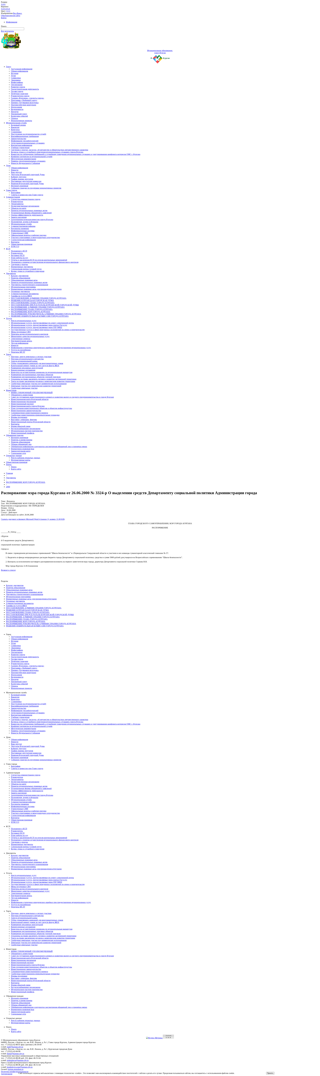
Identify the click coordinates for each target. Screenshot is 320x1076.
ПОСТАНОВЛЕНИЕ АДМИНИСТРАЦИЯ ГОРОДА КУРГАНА (38, 298)
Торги (8, 354)
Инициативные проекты (21, 121)
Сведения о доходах (19, 264)
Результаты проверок (20, 228)
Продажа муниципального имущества (27, 359)
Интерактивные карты (20, 460)
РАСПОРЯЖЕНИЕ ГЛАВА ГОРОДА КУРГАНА (32, 309)
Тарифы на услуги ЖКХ (21, 296)
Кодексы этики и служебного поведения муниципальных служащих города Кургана (47, 152)
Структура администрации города (25, 199)
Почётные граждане (19, 94)
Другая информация (19, 343)
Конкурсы (15, 130)
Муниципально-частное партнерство (27, 431)
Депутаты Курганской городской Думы (28, 174)
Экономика (16, 80)
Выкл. (19, 13)
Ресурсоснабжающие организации (25, 428)
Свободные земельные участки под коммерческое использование (39, 384)
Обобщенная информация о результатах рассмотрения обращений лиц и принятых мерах (49, 446)
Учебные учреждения (20, 147)
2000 (8, 487)
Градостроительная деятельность (25, 89)
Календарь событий (19, 116)
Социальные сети (18, 453)
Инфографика (17, 82)
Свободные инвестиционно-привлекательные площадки (35, 415)
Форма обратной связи (20, 426)
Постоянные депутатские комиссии (26, 181)
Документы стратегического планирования (29, 285)
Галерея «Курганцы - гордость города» (27, 98)
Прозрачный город (19, 114)
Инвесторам (11, 390)
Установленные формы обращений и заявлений (31, 213)
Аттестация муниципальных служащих (28, 143)
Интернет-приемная (19, 186)
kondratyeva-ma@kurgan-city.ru (19, 1067)
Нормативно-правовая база (22, 449)
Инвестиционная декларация (23, 402)
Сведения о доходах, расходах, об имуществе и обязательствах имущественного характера (49, 150)
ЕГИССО (15, 246)
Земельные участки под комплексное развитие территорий (36, 386)
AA (2, 9)
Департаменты (17, 204)
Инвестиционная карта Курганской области (29, 399)
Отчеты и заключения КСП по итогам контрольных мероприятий (39, 260)
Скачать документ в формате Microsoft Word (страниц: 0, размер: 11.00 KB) (33, 519)
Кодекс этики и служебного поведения (27, 271)
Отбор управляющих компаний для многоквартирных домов (37, 363)
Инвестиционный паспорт (22, 404)
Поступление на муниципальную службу (28, 134)
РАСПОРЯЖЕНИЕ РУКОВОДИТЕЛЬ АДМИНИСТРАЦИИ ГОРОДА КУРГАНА (46, 314)
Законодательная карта (20, 451)
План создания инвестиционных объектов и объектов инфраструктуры (41, 408)
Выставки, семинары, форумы (24, 419)
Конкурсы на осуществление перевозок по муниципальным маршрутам (41, 372)
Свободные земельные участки (24, 388)
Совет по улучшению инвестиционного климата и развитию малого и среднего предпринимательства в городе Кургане (62, 397)
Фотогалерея (16, 107)
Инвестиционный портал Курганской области (30, 422)
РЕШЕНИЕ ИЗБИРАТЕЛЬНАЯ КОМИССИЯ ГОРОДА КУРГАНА (40, 316)
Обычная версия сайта (10, 15)
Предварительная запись (21, 341)
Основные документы (20, 291)
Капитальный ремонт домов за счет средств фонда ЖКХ (35, 366)
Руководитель (17, 253)
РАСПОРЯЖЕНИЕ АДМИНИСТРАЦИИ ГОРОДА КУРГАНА (38, 307)
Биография (15, 192)
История (14, 73)
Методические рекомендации (23, 159)
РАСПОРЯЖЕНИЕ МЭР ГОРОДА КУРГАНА (30, 312)
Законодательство (18, 138)
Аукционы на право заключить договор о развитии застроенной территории (43, 379)
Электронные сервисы (20, 339)
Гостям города (17, 91)
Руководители (17, 201)
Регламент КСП (17, 255)
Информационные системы (22, 231)
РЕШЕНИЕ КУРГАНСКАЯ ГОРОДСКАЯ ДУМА (32, 300)
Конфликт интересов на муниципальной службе (31, 156)
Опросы (14, 118)
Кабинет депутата (18, 177)
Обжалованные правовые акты (24, 280)
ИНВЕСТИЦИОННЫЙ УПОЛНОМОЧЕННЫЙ (32, 393)
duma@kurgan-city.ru (15, 1054)
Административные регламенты (25, 294)
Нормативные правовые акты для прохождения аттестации (36, 289)
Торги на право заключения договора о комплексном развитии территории (43, 381)
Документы (11, 273)
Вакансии (15, 127)
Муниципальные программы (23, 287)
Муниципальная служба (16, 123)
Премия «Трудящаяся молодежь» (25, 103)
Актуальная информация (21, 69)
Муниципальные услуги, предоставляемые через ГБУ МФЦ (36, 327)
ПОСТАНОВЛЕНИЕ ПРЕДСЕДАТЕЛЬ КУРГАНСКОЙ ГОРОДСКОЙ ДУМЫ (45, 305)
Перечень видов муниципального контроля (29, 334)
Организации (16, 85)
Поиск (9, 464)
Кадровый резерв (18, 125)
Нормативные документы (22, 267)
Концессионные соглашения (23, 370)
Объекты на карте (18, 208)
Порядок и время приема (21, 440)
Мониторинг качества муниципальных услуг (30, 336)
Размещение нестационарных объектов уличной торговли (36, 377)
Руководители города (20, 96)
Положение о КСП (19, 251)
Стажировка (16, 132)
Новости (14, 170)
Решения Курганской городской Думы (27, 183)
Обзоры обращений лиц (21, 444)
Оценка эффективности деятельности (27, 215)
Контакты (15, 242)
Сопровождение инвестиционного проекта (29, 413)
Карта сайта (16, 469)
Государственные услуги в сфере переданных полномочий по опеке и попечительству (48, 330)
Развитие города (18, 87)
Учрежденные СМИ (19, 233)
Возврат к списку (8, 570)
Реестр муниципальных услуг (23, 321)
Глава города (11, 190)
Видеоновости (17, 109)
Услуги (9, 318)
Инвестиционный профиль (22, 433)
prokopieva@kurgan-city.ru (18, 1060)
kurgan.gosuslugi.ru (15, 1069)
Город (8, 67)
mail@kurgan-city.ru (15, 1047)
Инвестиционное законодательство (26, 410)
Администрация (13, 197)
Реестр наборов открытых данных (25, 458)
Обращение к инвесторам (22, 395)
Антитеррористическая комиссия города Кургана (32, 219)
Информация (11, 22)
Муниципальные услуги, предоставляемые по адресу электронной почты (42, 323)
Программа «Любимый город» (24, 100)
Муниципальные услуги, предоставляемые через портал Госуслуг (39, 325)
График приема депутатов (22, 179)
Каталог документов (19, 276)
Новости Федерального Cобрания (25, 163)
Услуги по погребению (21, 350)
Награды (14, 112)
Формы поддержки (19, 417)
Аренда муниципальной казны (24, 361)
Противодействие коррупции (23, 105)
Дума (8, 165)
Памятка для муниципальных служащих (28, 161)
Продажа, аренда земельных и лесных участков (31, 357)
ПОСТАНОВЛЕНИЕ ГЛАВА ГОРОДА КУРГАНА (32, 303)
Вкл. (15, 13)
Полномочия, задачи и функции (24, 222)
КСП (8, 249)
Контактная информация (21, 145)
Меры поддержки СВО (21, 332)
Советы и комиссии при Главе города (27, 195)
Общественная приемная (21, 244)
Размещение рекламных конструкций (27, 368)
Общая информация (19, 71)
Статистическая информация (23, 240)
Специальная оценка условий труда (26, 269)
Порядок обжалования (20, 278)
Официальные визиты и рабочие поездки (28, 235)
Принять (270, 1073)
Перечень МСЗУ (18, 352)
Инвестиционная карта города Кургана (27, 406)
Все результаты (7, 31)
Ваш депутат (16, 172)
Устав (13, 76)
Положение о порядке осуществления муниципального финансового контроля (44, 262)
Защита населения (18, 217)
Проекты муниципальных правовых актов (29, 210)
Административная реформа (23, 226)
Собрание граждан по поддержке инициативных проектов (36, 188)
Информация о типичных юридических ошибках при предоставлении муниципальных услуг (51, 348)
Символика (16, 78)
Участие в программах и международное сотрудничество (35, 237)
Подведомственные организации (25, 206)
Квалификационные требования (25, 136)
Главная (9, 473)
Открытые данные (14, 455)
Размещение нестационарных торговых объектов (32, 375)
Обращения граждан (15, 435)
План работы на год (19, 258)
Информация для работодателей (24, 141)
